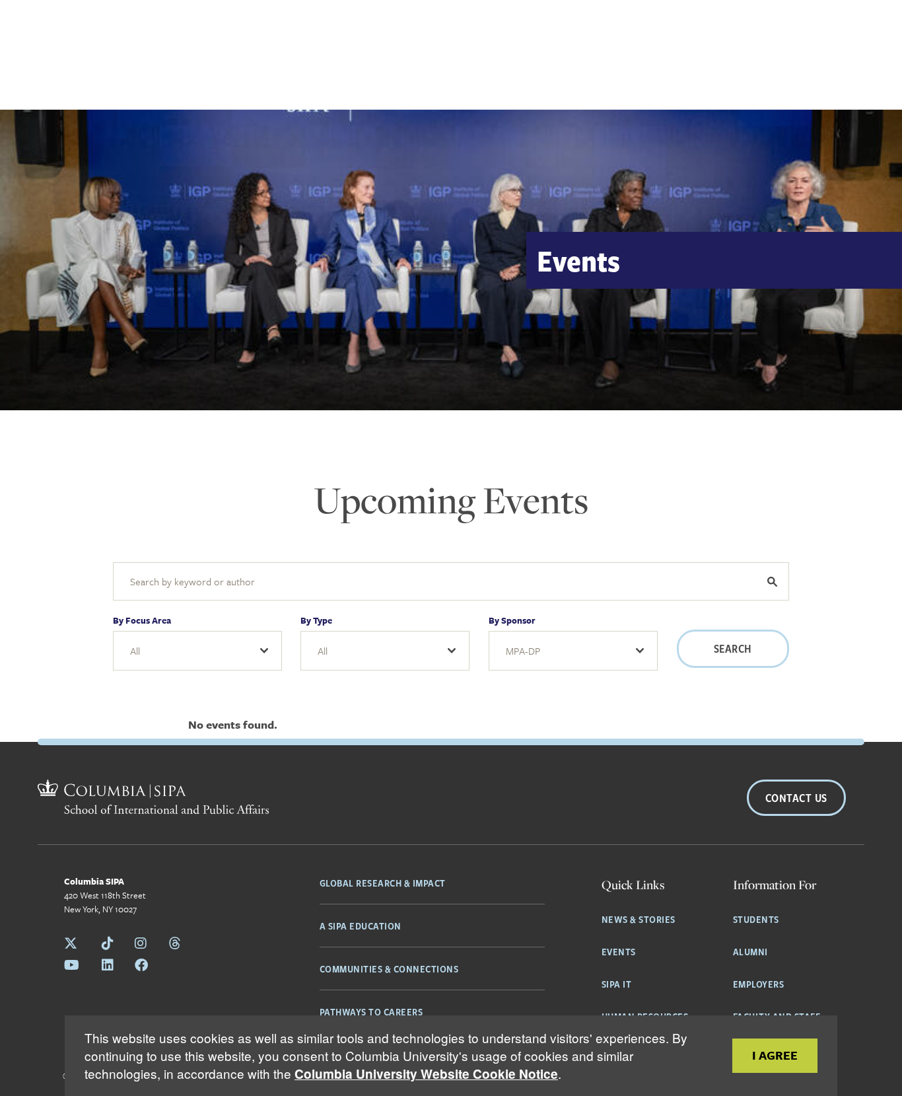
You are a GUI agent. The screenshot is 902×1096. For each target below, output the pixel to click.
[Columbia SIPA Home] (153, 799)
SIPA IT (617, 983)
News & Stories (639, 919)
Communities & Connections (389, 968)
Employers (758, 983)
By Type (316, 620)
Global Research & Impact (383, 882)
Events (619, 951)
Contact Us (796, 797)
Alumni (750, 951)
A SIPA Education (360, 925)
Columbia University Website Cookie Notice (426, 1074)
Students (756, 919)
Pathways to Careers (371, 1011)
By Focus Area (142, 620)
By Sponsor (512, 620)
